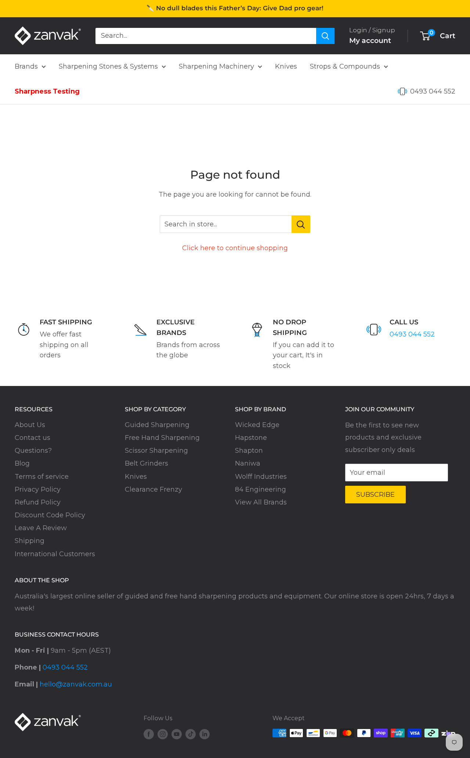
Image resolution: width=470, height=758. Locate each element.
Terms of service (42, 477)
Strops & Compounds (345, 66)
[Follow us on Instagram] (163, 734)
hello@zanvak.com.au (76, 684)
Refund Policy (38, 502)
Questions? (33, 451)
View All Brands (261, 502)
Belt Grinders (146, 463)
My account (370, 40)
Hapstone (251, 438)
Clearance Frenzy (153, 489)
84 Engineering (260, 489)
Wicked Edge (257, 425)
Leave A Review (41, 528)
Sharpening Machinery (216, 66)
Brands (26, 66)
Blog (22, 463)
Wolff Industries (261, 477)
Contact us (32, 438)
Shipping (29, 541)
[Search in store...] (301, 224)
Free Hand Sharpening (162, 438)
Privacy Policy (38, 489)
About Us (30, 425)
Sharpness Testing (47, 91)
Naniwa (247, 463)
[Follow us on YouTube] (176, 734)
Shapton (249, 451)
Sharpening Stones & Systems (108, 66)
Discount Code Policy (50, 515)
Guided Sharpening (157, 425)
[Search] (325, 36)
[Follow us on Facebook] (149, 734)
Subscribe (375, 495)
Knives (286, 66)
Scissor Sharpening (156, 451)
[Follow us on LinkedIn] (204, 734)
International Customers (55, 554)
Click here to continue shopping (235, 248)
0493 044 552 (432, 91)
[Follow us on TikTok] (190, 734)
